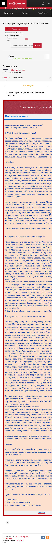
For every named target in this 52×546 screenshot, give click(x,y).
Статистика (10, 66)
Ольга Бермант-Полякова (20, 58)
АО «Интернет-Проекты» (16, 537)
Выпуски (8, 13)
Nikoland (20, 540)
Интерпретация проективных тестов (26, 23)
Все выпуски (28, 85)
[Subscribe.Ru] (17, 3)
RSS (26, 38)
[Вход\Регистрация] (43, 3)
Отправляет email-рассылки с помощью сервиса (26, 8)
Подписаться (16, 29)
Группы (25, 13)
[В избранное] (7, 522)
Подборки (43, 13)
